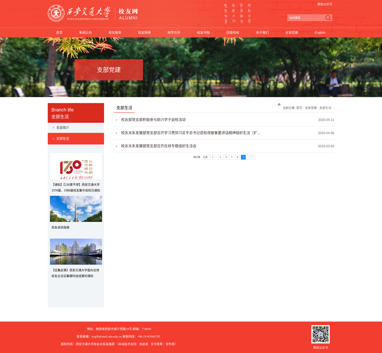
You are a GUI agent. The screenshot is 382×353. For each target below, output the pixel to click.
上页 (205, 157)
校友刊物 (203, 32)
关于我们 (262, 32)
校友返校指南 (60, 227)
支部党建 (291, 32)
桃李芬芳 (174, 32)
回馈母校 (232, 32)
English (320, 32)
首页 (59, 32)
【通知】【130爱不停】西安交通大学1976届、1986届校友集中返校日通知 (76, 187)
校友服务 (115, 32)
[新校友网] (92, 13)
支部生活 (62, 138)
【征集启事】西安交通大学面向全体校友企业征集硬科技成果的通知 (75, 273)
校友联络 (144, 32)
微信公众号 (324, 4)
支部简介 (62, 127)
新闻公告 (85, 32)
